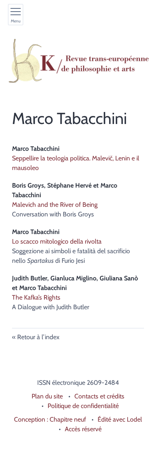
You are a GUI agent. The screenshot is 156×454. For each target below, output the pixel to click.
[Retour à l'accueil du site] (78, 61)
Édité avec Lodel (120, 419)
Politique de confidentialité (83, 406)
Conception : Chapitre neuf (50, 419)
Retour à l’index (38, 337)
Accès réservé (83, 429)
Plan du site (47, 396)
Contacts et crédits (99, 396)
